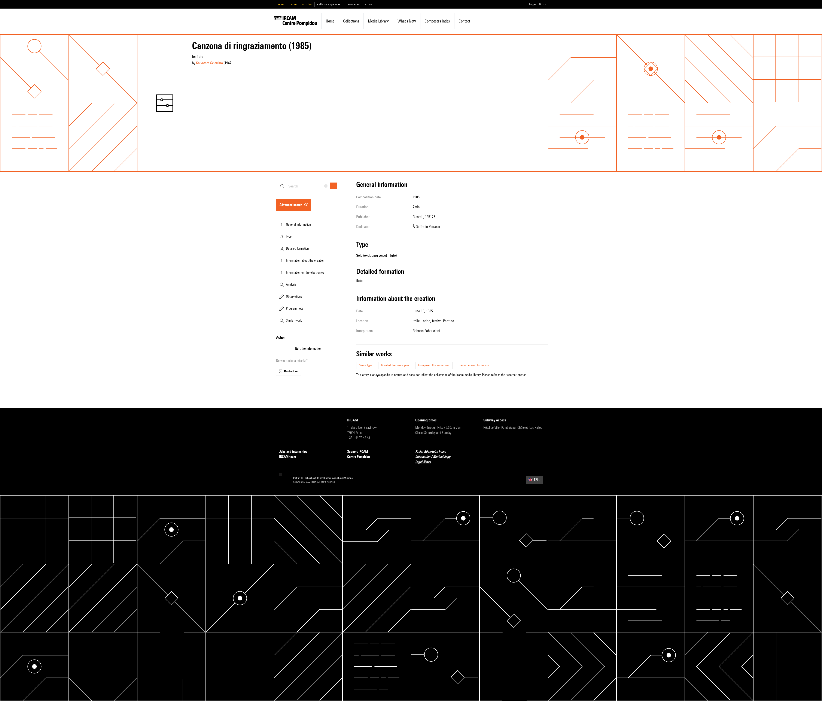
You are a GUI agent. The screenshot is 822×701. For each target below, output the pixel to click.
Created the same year (395, 365)
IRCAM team (287, 457)
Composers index (437, 21)
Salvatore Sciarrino (209, 63)
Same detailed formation (474, 365)
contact (464, 21)
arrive (368, 4)
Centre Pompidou (358, 457)
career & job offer (301, 4)
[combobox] (308, 186)
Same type (365, 365)
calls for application (329, 4)
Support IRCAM (357, 451)
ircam (280, 4)
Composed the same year (434, 365)
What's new (407, 21)
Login (532, 4)
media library (378, 21)
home (330, 21)
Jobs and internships (293, 451)
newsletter (353, 4)
